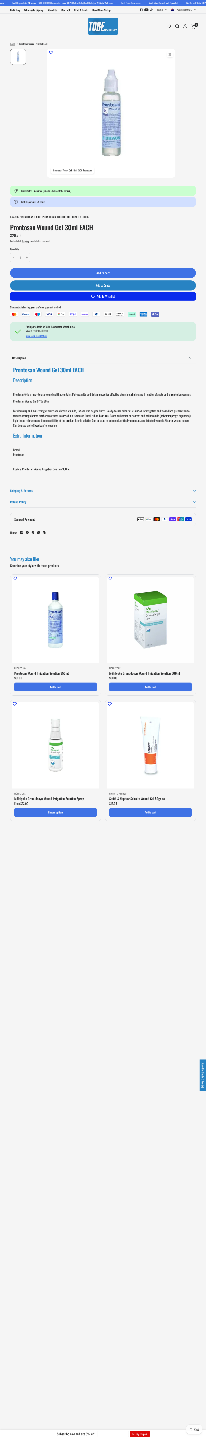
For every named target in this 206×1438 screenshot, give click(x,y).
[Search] (177, 26)
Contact (65, 10)
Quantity (14, 249)
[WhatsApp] (38, 532)
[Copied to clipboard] (44, 532)
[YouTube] (146, 9)
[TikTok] (151, 9)
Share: (13, 532)
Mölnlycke (115, 668)
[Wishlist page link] (169, 26)
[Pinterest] (33, 532)
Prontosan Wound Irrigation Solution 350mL (46, 469)
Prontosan (20, 668)
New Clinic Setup (101, 10)
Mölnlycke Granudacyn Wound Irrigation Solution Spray (49, 798)
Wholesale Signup (33, 10)
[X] (27, 532)
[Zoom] (170, 54)
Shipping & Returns (21, 490)
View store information (36, 336)
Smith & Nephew (118, 793)
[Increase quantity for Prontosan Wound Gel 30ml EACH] (27, 257)
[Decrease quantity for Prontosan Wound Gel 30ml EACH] (13, 257)
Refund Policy (18, 502)
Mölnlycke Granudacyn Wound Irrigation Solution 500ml (144, 673)
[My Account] (185, 26)
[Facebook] (141, 9)
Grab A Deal (80, 10)
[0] (192, 26)
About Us (52, 10)
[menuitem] (16, 10)
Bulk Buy (15, 10)
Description (19, 358)
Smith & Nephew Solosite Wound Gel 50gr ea (137, 798)
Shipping (25, 241)
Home (12, 44)
